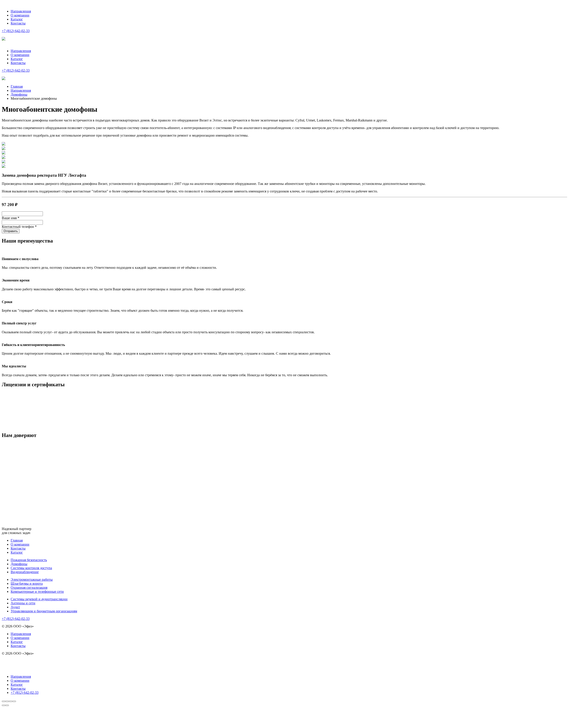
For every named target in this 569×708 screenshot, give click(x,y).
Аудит (15, 607)
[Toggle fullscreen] (10, 701)
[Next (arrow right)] (7, 705)
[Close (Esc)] (3, 701)
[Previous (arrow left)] (3, 705)
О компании (20, 15)
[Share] (7, 701)
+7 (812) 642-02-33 (16, 70)
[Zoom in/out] (14, 701)
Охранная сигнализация (29, 587)
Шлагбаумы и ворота (27, 583)
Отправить (11, 231)
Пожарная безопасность (29, 560)
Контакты (18, 23)
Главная (17, 540)
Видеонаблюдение (25, 572)
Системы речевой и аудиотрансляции (39, 599)
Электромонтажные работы (32, 579)
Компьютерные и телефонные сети (37, 591)
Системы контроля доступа (31, 568)
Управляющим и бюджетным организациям (44, 611)
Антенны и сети (23, 603)
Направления (21, 11)
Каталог (17, 19)
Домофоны (19, 564)
